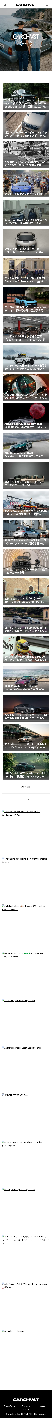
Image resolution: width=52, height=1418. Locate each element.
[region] (26, 39)
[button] (26, 39)
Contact (42, 1406)
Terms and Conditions (26, 1407)
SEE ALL (26, 787)
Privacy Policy (9, 1406)
